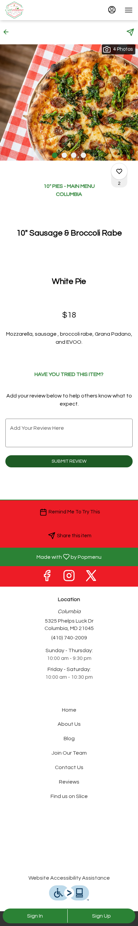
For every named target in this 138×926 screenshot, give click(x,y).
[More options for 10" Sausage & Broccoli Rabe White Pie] (119, 171)
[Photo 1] (54, 155)
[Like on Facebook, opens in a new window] (47, 578)
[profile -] (112, 10)
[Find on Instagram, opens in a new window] (69, 578)
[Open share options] (130, 32)
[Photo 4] (83, 155)
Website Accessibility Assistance (69, 878)
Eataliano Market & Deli (69, 845)
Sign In (35, 916)
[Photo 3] (73, 155)
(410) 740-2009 (69, 637)
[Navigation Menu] (128, 10)
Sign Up (101, 916)
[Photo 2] (64, 155)
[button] (8, 32)
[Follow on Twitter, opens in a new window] (91, 578)
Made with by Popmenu (53, 557)
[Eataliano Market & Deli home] (35, 10)
